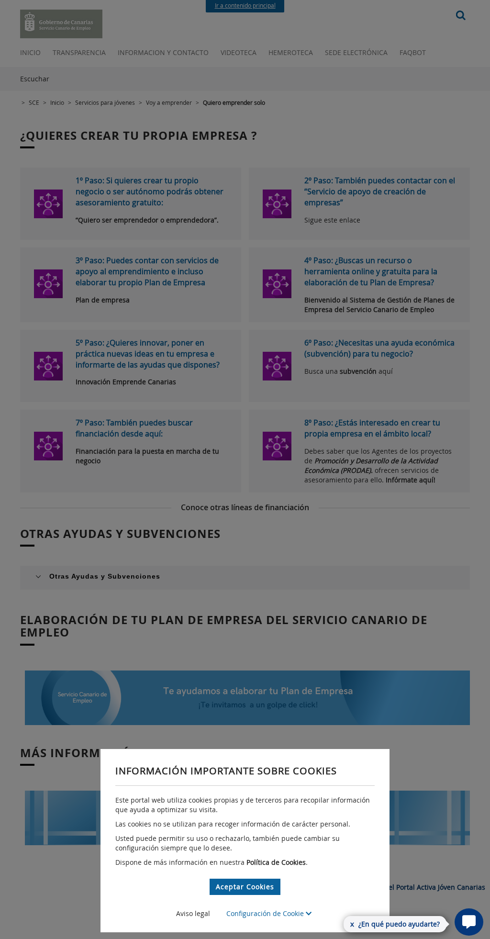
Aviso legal (193, 913)
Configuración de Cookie (266, 913)
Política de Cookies (276, 862)
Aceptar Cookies (245, 886)
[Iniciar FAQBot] (469, 922)
